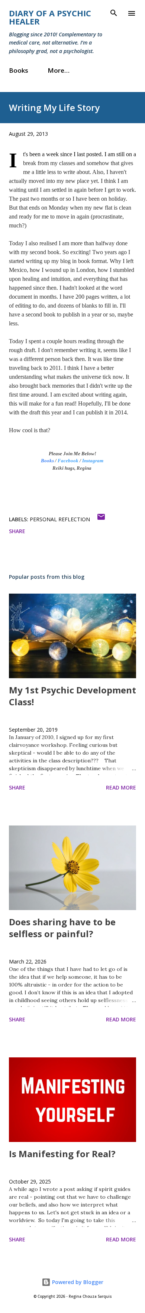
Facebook (68, 460)
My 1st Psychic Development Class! (72, 696)
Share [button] (17, 531)
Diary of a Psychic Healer (50, 17)
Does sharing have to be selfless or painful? (62, 928)
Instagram (92, 460)
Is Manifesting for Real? (62, 1154)
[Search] (113, 13)
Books (18, 70)
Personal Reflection (60, 519)
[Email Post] (101, 519)
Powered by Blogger (77, 1282)
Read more (121, 787)
